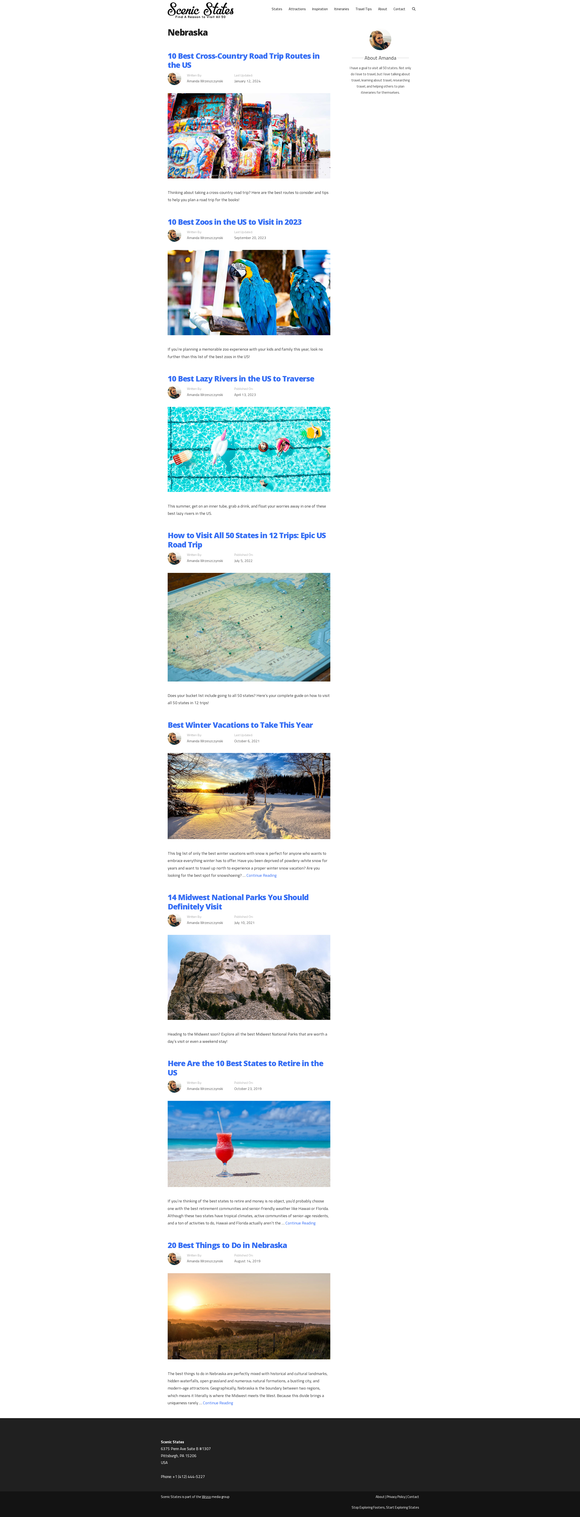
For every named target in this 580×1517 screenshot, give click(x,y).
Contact (399, 9)
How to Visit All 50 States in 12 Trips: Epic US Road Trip (247, 540)
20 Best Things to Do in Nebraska (227, 1245)
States (277, 9)
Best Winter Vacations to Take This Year (240, 725)
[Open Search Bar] (413, 9)
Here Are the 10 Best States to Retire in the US (245, 1068)
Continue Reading (261, 875)
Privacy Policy (396, 1496)
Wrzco (206, 1496)
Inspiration (320, 9)
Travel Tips (363, 9)
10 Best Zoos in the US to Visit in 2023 (235, 222)
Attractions (297, 9)
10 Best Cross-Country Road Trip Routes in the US (243, 60)
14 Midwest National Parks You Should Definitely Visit (238, 902)
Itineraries (341, 9)
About (382, 9)
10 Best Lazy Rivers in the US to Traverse (241, 378)
